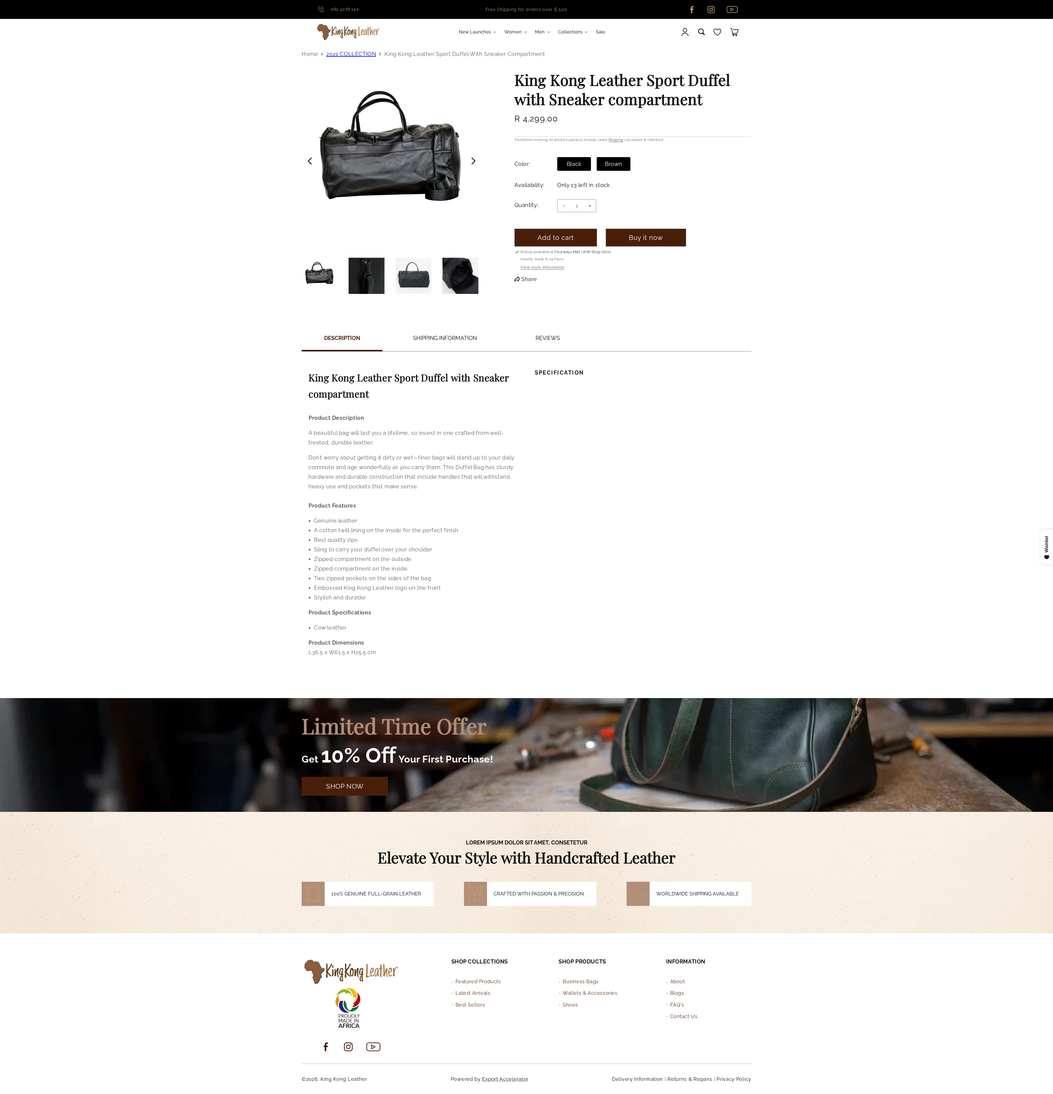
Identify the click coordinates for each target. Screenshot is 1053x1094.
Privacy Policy (734, 1079)
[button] (478, 32)
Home (310, 54)
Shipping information (445, 338)
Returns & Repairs (689, 1079)
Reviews (548, 338)
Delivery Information (637, 1079)
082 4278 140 (345, 9)
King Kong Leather (344, 1079)
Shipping (615, 140)
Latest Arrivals (473, 993)
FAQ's (677, 1004)
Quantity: (526, 205)
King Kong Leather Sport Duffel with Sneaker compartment (464, 54)
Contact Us (684, 1016)
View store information (542, 267)
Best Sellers (470, 1004)
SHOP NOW (345, 786)
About (677, 981)
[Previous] (310, 161)
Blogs (677, 993)
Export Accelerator (505, 1079)
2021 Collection (351, 54)
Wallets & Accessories (590, 993)
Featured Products (478, 981)
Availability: (529, 185)
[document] (392, 161)
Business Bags (581, 981)
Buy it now (646, 238)
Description (342, 338)
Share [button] (529, 279)
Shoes (570, 1004)
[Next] (473, 161)
